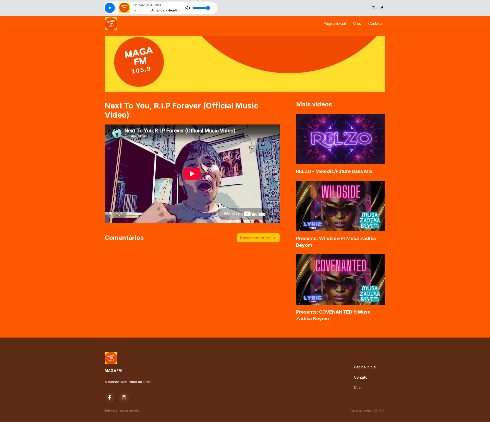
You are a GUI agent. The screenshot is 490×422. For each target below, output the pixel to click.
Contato (375, 23)
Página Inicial (335, 23)
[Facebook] (382, 8)
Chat (357, 23)
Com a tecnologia (361, 410)
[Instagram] (373, 8)
